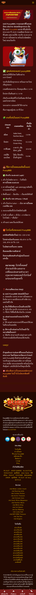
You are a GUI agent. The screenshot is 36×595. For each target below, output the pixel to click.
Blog (18, 463)
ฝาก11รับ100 (18, 539)
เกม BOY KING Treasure (18, 514)
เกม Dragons (18, 519)
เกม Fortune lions (18, 498)
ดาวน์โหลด (18, 451)
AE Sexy (28, 477)
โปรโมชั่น (18, 449)
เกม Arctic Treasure (18, 496)
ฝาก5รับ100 (18, 532)
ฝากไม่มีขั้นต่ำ (18, 560)
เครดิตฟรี (18, 562)
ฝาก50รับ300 (18, 551)
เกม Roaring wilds (18, 491)
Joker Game (25, 473)
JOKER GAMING (16, 470)
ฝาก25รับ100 (18, 548)
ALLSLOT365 (12, 429)
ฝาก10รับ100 (18, 537)
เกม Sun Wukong (18, 509)
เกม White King (18, 505)
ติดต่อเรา (18, 458)
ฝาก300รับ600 (18, 557)
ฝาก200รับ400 (18, 555)
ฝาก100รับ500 (18, 553)
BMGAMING (28, 475)
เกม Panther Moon (18, 502)
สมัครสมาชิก (18, 456)
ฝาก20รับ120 (18, 546)
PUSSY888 (19, 475)
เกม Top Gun (18, 516)
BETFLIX (18, 480)
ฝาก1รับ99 (18, 527)
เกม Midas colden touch (18, 489)
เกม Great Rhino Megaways (18, 500)
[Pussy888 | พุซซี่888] (3, 2)
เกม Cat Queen (18, 507)
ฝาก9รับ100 (18, 534)
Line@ (18, 461)
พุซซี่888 (17, 473)
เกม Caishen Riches (18, 493)
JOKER (8, 477)
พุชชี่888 (14, 477)
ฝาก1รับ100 (18, 530)
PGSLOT (11, 475)
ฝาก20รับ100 (18, 544)
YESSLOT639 (8, 473)
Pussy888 (13, 29)
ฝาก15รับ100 (18, 541)
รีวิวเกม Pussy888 (18, 454)
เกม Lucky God (18, 512)
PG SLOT (7, 470)
